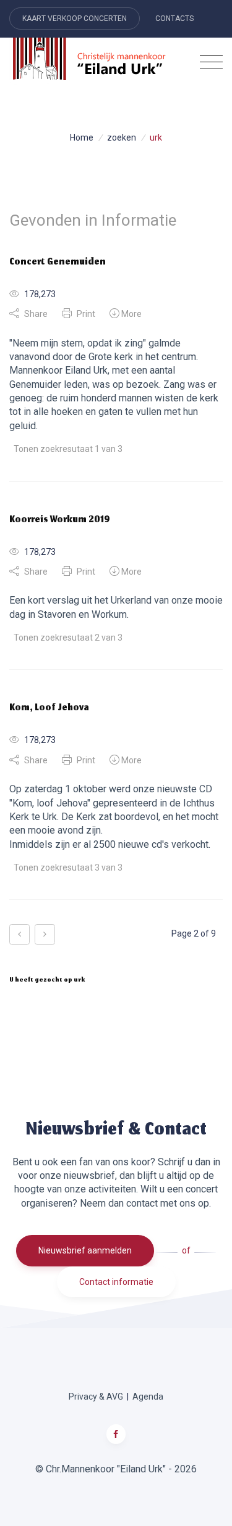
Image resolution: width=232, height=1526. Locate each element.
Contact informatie (116, 1282)
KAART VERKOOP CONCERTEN (74, 18)
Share (35, 314)
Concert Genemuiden (57, 263)
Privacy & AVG (96, 1396)
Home (81, 137)
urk (156, 137)
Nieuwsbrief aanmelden (85, 1250)
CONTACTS (174, 18)
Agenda (147, 1396)
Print (85, 314)
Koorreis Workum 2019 (59, 520)
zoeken (121, 137)
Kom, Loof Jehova (49, 708)
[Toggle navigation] (211, 62)
